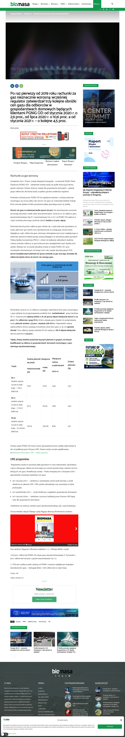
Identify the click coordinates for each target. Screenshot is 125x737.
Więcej (96, 4)
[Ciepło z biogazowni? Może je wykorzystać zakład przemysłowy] (88, 320)
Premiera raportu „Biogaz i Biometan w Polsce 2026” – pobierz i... (103, 222)
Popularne (88, 285)
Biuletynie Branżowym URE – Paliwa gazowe (30, 452)
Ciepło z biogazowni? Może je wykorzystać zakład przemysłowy (103, 320)
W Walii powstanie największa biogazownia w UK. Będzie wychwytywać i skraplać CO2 (66, 650)
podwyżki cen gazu (32, 622)
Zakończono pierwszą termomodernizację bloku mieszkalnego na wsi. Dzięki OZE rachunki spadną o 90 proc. (80, 714)
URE (49, 622)
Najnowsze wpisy (90, 85)
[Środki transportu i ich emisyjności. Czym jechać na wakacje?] (44, 639)
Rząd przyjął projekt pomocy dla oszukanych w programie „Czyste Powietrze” (81, 690)
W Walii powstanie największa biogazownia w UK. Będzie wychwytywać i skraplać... (103, 311)
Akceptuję (110, 726)
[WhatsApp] (21, 86)
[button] (121, 720)
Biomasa (54, 4)
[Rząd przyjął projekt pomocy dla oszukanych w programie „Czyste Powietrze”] (68, 690)
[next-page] (14, 656)
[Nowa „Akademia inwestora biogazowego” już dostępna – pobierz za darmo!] (88, 213)
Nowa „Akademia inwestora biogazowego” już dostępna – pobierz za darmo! (103, 212)
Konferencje (86, 4)
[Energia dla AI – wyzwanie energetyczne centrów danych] (21, 639)
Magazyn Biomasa (16, 13)
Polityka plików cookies (10, 733)
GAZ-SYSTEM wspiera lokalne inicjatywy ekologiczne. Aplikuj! (104, 239)
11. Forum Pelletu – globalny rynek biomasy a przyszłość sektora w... (103, 231)
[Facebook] (100, 9)
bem (14, 74)
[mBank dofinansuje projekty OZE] (68, 705)
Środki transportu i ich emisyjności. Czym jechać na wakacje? (43, 650)
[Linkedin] (106, 9)
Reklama (89, 133)
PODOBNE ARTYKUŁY (19, 627)
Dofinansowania (74, 683)
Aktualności (28, 13)
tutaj (48, 549)
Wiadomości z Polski (21, 64)
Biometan (44, 4)
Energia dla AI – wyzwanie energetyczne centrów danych (20, 649)
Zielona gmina (73, 4)
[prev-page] (11, 656)
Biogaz (35, 4)
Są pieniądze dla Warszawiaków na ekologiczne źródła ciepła (81, 697)
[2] (39, 240)
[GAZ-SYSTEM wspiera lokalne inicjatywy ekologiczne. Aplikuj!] (88, 241)
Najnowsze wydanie (93, 251)
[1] (55, 217)
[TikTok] (109, 9)
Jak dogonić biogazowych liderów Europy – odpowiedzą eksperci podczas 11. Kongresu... (97, 192)
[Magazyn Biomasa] (62, 671)
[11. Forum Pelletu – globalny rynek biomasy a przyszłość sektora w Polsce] (88, 231)
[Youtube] (113, 9)
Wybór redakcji (90, 168)
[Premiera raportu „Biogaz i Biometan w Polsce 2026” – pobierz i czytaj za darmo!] (88, 222)
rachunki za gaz (42, 622)
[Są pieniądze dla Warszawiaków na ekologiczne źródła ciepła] (68, 697)
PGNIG (24, 622)
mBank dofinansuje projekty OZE (80, 705)
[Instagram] (103, 9)
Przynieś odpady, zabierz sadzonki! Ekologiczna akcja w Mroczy (104, 330)
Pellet (63, 4)
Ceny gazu (18, 622)
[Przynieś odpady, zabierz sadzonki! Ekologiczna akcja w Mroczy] (88, 330)
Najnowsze (101, 683)
